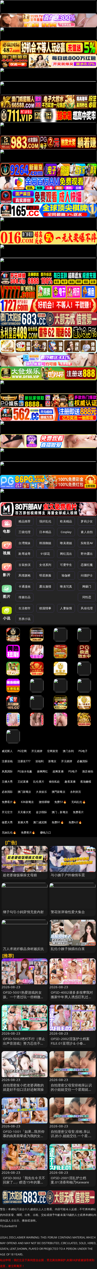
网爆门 (86, 586)
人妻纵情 (66, 608)
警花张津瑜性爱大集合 (68, 911)
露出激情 (45, 586)
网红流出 (66, 554)
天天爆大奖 (24, 812)
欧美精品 (66, 521)
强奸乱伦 (45, 521)
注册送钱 (7, 761)
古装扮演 (24, 565)
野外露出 (87, 554)
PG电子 (83, 751)
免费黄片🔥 (28, 832)
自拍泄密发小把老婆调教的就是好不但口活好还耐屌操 (23, 1087)
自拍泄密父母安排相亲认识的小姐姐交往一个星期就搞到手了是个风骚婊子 (71, 1089)
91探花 (45, 554)
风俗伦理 (87, 608)
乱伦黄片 (38, 781)
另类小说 (24, 619)
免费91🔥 (58, 822)
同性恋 (86, 597)
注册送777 (24, 761)
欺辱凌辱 (24, 554)
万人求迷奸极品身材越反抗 (23, 948)
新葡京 (52, 761)
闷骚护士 (87, 575)
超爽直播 (58, 771)
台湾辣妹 (24, 543)
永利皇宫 (75, 792)
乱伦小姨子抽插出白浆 (68, 948)
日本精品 (45, 532)
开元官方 (7, 812)
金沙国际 (41, 812)
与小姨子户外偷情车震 (68, 875)
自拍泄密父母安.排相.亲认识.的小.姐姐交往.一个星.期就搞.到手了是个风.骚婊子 (71, 1135)
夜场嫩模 (85, 781)
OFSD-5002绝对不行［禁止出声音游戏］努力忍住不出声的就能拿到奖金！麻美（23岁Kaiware (24, 1045)
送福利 (39, 761)
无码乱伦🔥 (78, 802)
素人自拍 (87, 532)
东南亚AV (87, 543)
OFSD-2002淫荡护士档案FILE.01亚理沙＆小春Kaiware (70, 1043)
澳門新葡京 (58, 792)
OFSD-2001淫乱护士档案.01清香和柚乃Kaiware (70, 1180)
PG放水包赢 (25, 771)
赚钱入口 (45, 832)
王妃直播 (23, 781)
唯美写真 (66, 586)
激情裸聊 (44, 802)
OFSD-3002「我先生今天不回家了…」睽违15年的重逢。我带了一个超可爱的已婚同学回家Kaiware (24, 1184)
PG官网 (22, 751)
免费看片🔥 (9, 802)
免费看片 (78, 812)
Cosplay (66, 532)
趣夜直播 (70, 781)
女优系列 (45, 565)
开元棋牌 (36, 751)
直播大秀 (23, 822)
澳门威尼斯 (40, 822)
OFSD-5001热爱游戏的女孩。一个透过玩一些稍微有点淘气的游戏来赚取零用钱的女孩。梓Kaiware (23, 999)
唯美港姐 (66, 543)
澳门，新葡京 (60, 812)
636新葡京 (27, 802)
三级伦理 (24, 532)
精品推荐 (24, 521)
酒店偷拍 (87, 771)
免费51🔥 (60, 802)
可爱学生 (66, 565)
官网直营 (52, 751)
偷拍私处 (54, 781)
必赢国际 (82, 761)
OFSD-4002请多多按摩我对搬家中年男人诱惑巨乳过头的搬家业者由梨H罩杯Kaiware (72, 999)
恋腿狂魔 (87, 565)
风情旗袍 (24, 575)
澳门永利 (68, 751)
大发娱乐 (41, 792)
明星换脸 (45, 575)
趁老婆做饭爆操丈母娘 (20, 875)
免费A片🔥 (75, 822)
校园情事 (45, 608)
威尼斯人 (7, 751)
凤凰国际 (7, 771)
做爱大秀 (7, 822)
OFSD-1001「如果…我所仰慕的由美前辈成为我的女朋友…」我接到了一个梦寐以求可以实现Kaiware (23, 1138)
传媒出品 (24, 597)
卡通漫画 (24, 586)
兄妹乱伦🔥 (9, 832)
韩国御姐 (45, 543)
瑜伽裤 (66, 575)
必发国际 (7, 792)
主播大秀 (7, 781)
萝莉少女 (87, 521)
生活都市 (24, 608)
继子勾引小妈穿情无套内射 (23, 911)
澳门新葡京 (24, 792)
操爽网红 (42, 771)
